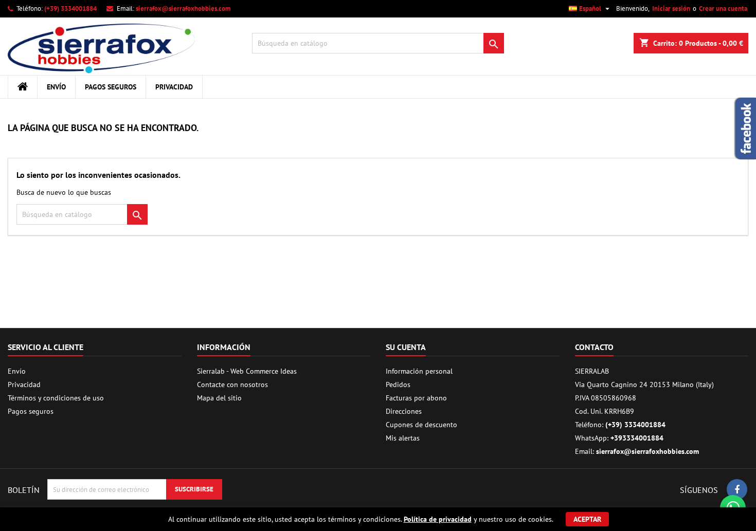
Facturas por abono (416, 397)
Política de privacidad (438, 519)
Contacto (594, 347)
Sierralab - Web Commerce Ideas (247, 371)
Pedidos (398, 384)
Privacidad (174, 86)
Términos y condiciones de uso (56, 397)
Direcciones (404, 411)
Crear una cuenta (723, 8)
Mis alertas (403, 438)
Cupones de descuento (421, 424)
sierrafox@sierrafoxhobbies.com (183, 8)
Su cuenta (406, 347)
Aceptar (587, 519)
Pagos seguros (110, 86)
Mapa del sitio (219, 397)
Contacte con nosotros (232, 384)
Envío (56, 86)
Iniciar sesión (671, 8)
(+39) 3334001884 (70, 8)
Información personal (419, 371)
